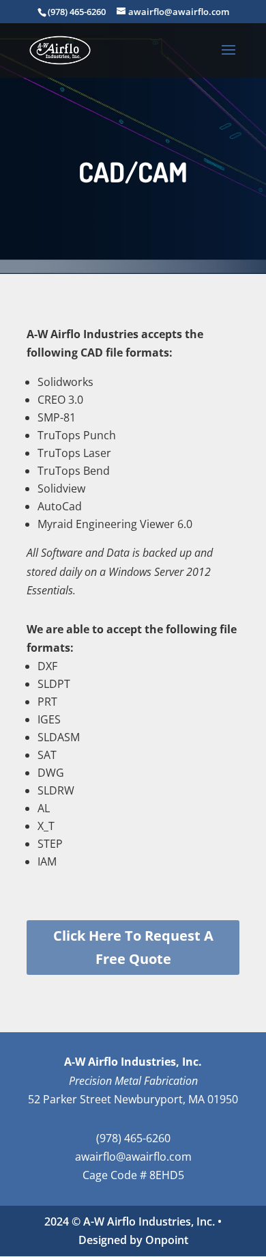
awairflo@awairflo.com (133, 1156)
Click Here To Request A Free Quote (133, 947)
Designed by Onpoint (133, 1239)
